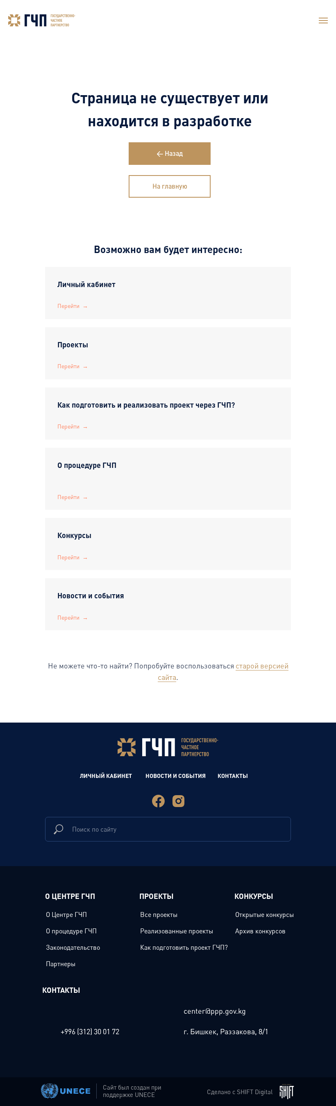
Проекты (73, 344)
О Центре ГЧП (66, 914)
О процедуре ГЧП (86, 465)
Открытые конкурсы (264, 914)
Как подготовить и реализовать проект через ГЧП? (146, 404)
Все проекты (158, 914)
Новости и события (90, 595)
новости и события (175, 775)
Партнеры (60, 964)
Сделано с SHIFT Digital (239, 1091)
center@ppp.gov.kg (215, 1010)
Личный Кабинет (106, 775)
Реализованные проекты (176, 931)
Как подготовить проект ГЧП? (184, 947)
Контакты (233, 775)
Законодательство (73, 947)
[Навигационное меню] (323, 20)
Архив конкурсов (260, 931)
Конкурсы (74, 535)
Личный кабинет (86, 284)
